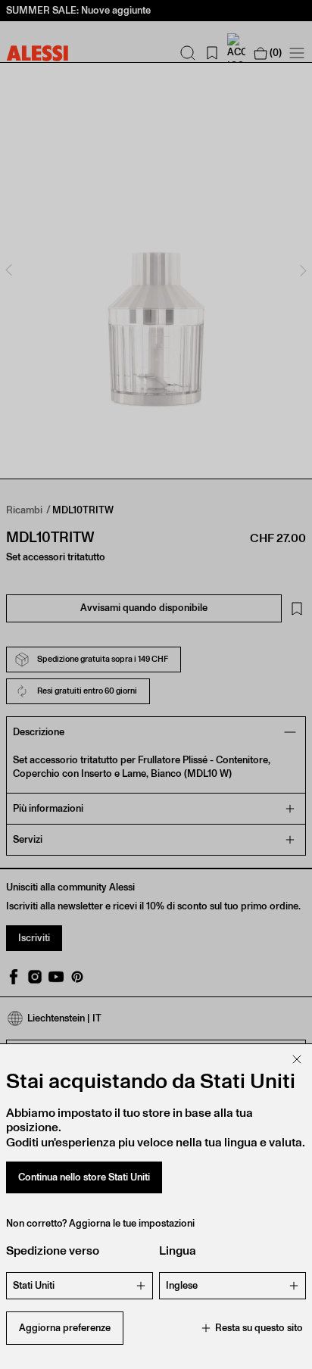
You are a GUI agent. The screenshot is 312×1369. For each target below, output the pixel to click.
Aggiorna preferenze (65, 1327)
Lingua (177, 1250)
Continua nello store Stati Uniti (84, 1177)
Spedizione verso (52, 1250)
